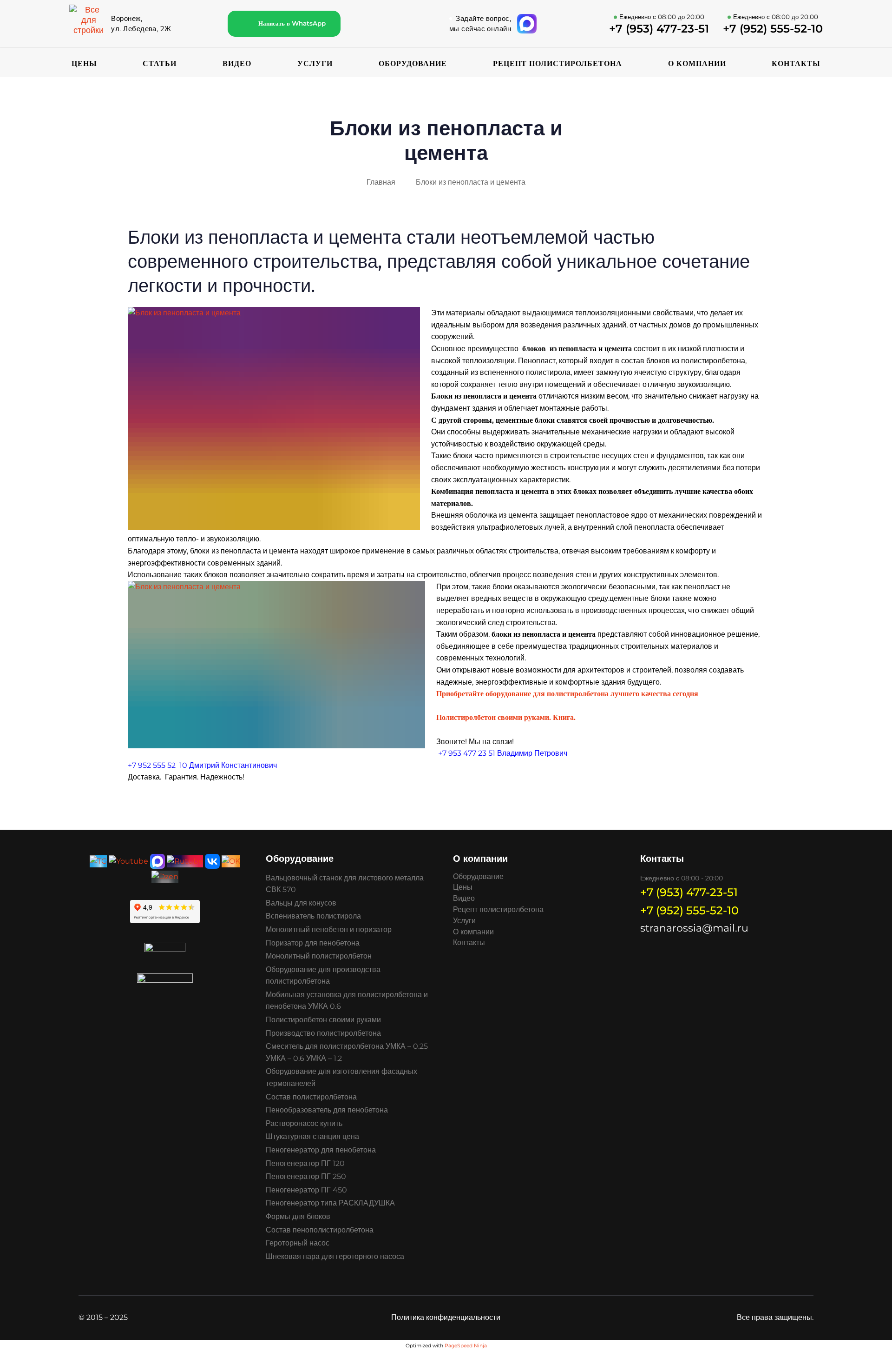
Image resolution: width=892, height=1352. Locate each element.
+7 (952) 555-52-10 (689, 910)
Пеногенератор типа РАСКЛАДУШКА (330, 1203)
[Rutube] (185, 860)
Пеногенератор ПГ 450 (306, 1189)
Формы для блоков (298, 1216)
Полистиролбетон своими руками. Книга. (506, 717)
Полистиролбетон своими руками (323, 1019)
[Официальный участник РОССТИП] (165, 981)
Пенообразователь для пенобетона (327, 1110)
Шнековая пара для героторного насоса (335, 1256)
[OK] (231, 860)
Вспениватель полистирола (313, 916)
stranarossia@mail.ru (694, 928)
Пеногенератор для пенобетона (321, 1150)
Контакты (796, 63)
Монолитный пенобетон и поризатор (329, 929)
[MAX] (157, 860)
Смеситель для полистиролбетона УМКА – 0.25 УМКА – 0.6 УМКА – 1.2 (347, 1052)
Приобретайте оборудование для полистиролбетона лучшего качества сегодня (568, 693)
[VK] (212, 860)
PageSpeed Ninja (466, 1346)
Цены (84, 63)
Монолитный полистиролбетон (319, 956)
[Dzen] (165, 876)
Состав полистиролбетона (311, 1096)
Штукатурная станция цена (312, 1136)
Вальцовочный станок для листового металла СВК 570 (345, 883)
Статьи (160, 63)
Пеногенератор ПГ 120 (305, 1163)
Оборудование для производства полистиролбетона (323, 975)
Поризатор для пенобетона (313, 943)
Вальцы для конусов (301, 903)
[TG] (98, 860)
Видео (237, 63)
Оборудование (413, 63)
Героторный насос (297, 1243)
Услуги (315, 63)
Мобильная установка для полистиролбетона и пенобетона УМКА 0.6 (347, 1000)
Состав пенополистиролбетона (320, 1229)
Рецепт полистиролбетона (557, 63)
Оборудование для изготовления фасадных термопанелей (341, 1077)
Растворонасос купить (304, 1123)
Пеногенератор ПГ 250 (306, 1176)
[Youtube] (128, 860)
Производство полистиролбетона (323, 1033)
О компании (697, 63)
